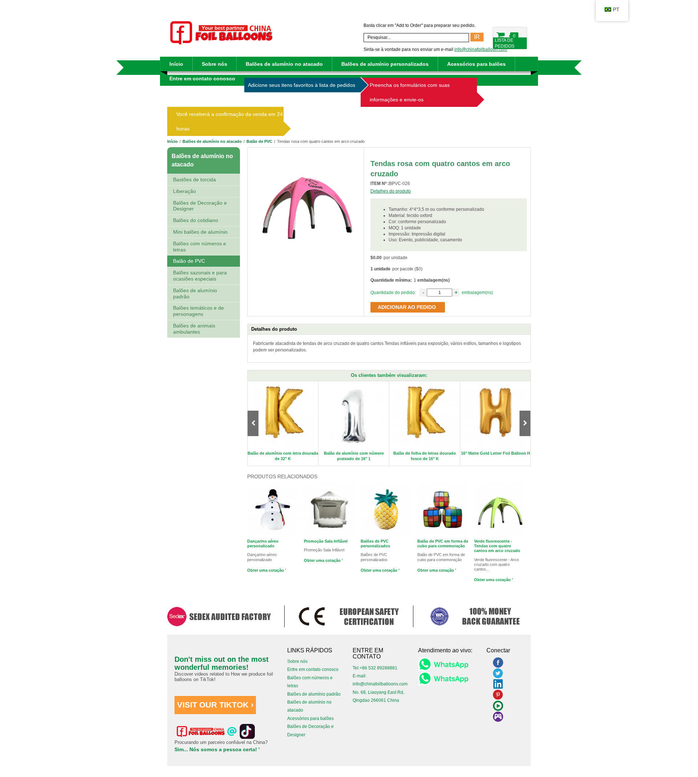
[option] (283, 423)
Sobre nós (214, 64)
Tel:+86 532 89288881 (375, 668)
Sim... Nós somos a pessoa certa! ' (217, 749)
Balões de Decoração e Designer (200, 206)
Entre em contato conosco (202, 78)
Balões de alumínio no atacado (284, 64)
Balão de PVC (259, 141)
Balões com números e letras (199, 247)
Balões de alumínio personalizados (385, 64)
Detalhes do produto (390, 191)
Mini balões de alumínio (200, 232)
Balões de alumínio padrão (195, 293)
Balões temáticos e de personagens (198, 311)
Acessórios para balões (476, 64)
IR (477, 37)
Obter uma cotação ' (266, 570)
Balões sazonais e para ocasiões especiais (200, 276)
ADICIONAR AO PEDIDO (407, 307)
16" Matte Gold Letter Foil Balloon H (495, 453)
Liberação (184, 191)
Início (176, 64)
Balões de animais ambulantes (194, 329)
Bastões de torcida (194, 179)
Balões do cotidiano (195, 220)
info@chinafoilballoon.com (480, 49)
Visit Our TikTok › (215, 704)
